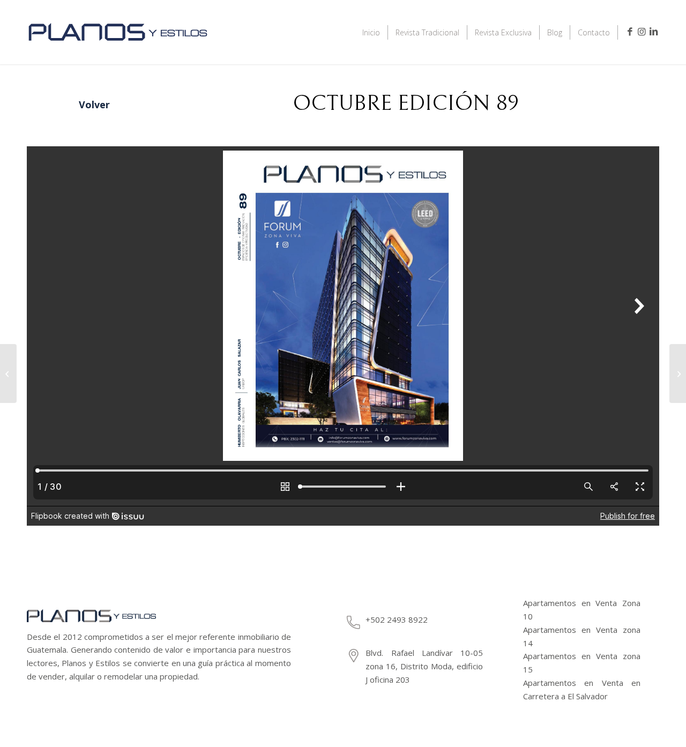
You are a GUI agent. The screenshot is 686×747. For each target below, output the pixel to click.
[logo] (118, 46)
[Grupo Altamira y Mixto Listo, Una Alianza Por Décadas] (8, 373)
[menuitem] (371, 32)
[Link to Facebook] (630, 32)
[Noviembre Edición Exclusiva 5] (677, 373)
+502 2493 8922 (397, 619)
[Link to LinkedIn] (653, 32)
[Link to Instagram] (641, 32)
